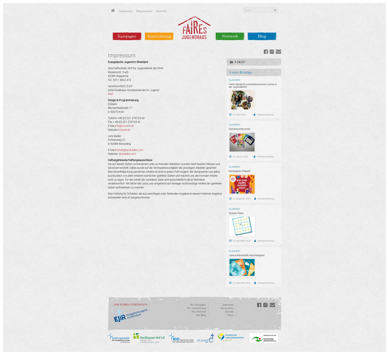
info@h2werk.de (124, 125)
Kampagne (127, 36)
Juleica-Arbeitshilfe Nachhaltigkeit (246, 255)
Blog (262, 36)
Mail (110, 93)
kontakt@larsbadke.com (129, 150)
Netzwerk (230, 36)
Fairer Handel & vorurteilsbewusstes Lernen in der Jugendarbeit (253, 85)
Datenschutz (144, 11)
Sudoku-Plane (236, 213)
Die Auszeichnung (196, 308)
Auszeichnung (159, 36)
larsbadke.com (127, 153)
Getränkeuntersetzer (239, 129)
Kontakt (161, 11)
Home (230, 315)
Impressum (126, 11)
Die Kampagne (198, 304)
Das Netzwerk (199, 311)
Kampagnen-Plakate (239, 171)
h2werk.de (124, 129)
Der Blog (201, 315)
